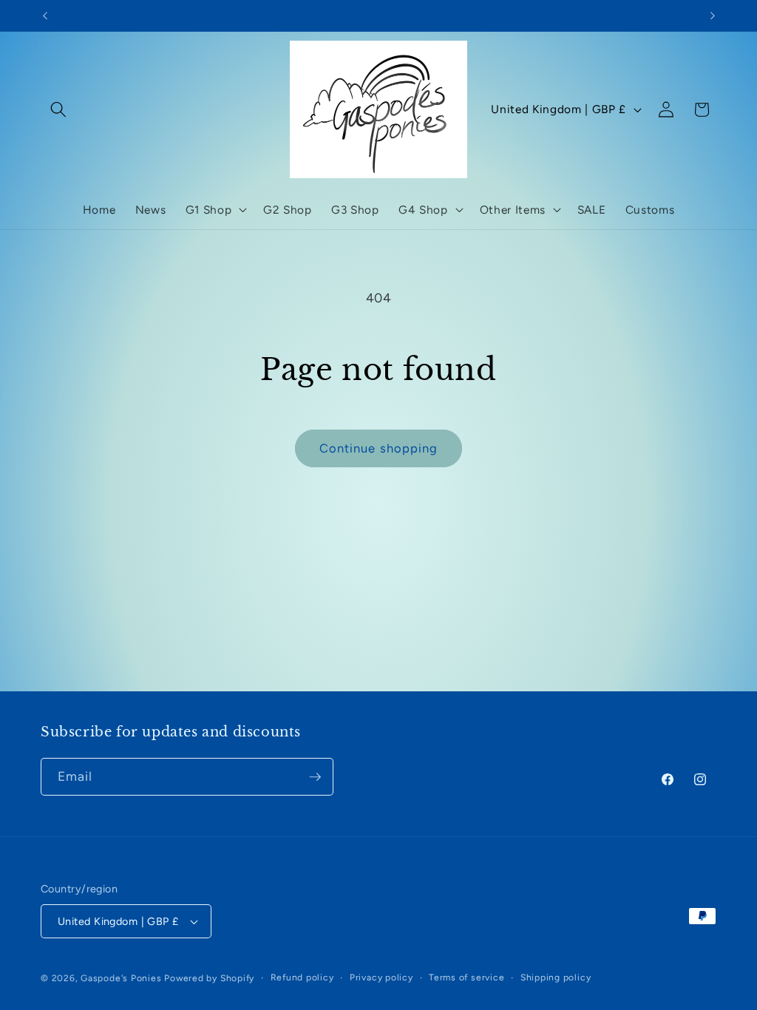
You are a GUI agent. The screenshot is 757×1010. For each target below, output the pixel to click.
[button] (58, 109)
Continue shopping (378, 448)
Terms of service (466, 977)
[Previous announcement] (45, 15)
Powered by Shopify (209, 978)
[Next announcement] (712, 15)
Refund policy (302, 977)
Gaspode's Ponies (121, 978)
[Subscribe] (315, 777)
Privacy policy (381, 977)
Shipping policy (555, 977)
